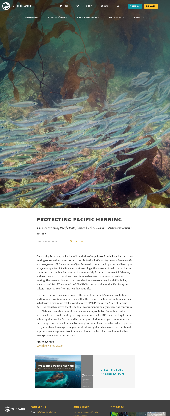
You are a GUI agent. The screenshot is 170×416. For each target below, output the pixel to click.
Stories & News (57, 17)
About (138, 17)
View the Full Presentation (112, 371)
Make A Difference (88, 17)
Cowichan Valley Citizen (49, 345)
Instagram (117, 407)
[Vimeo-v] (60, 6)
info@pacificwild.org (46, 412)
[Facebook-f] (72, 6)
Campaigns (31, 17)
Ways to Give (116, 17)
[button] (118, 6)
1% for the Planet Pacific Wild (85, 412)
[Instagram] (66, 6)
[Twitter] (77, 6)
